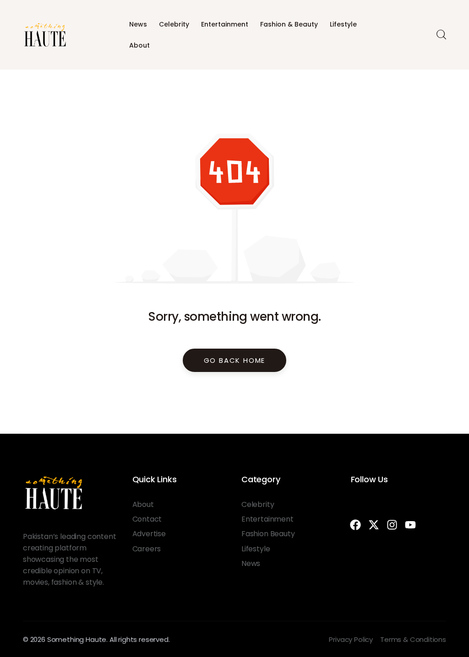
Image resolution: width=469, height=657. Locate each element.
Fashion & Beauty (289, 24)
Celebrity (174, 24)
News (138, 24)
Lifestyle (343, 24)
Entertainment (224, 24)
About (139, 45)
